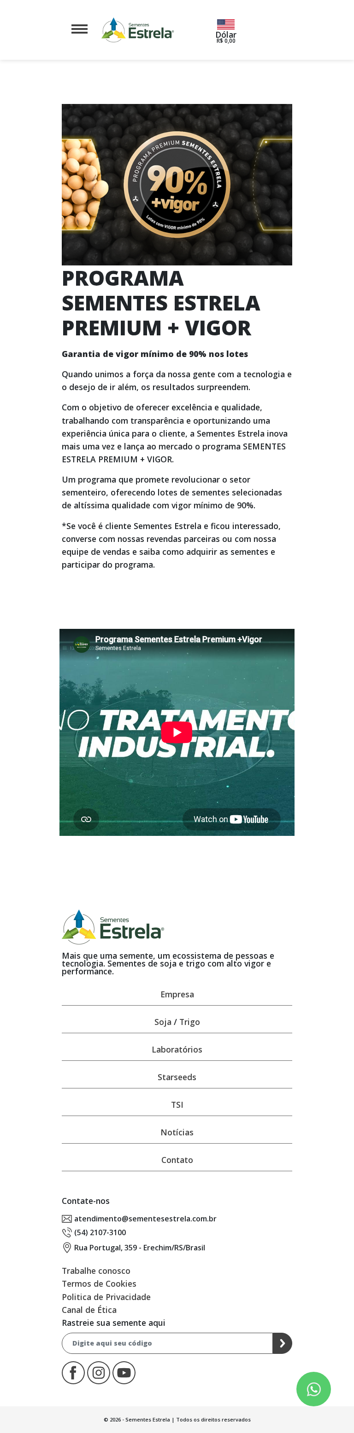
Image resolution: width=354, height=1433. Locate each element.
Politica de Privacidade (106, 1296)
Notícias (177, 1132)
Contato (177, 1159)
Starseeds (177, 1076)
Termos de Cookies (99, 1283)
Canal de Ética (89, 1309)
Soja (162, 1021)
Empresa (177, 994)
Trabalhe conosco (96, 1270)
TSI (177, 1104)
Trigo (189, 1021)
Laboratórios (177, 1049)
